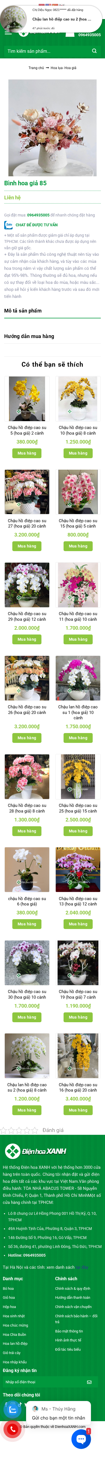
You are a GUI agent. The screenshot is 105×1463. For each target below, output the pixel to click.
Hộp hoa (9, 1307)
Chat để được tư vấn (36, 225)
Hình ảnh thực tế (68, 1340)
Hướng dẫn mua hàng (29, 336)
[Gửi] (94, 51)
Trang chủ (36, 68)
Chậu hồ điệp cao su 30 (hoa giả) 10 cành (27, 994)
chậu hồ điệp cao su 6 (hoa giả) (27, 901)
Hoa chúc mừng (15, 1325)
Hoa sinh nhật (14, 1316)
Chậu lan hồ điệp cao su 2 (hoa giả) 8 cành (27, 1087)
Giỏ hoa (9, 1297)
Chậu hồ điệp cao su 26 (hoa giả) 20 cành (27, 709)
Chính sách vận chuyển (73, 1307)
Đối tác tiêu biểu (68, 1349)
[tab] (52, 311)
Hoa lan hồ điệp (15, 1343)
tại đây (82, 1267)
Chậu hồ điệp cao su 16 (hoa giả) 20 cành (78, 1087)
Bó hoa (8, 1288)
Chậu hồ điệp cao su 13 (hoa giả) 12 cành (78, 901)
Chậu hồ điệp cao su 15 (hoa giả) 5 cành (78, 523)
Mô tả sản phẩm (23, 311)
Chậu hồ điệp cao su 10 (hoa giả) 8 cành (78, 430)
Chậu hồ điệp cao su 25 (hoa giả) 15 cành (78, 808)
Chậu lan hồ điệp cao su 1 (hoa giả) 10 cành (78, 712)
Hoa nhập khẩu (15, 1362)
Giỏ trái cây (11, 1353)
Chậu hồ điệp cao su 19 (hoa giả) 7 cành (78, 994)
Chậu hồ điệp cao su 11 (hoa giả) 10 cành (78, 616)
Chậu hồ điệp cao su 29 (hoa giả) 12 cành (27, 616)
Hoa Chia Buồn (14, 1334)
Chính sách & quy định (72, 1288)
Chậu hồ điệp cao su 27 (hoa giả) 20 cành (27, 523)
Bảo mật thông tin (69, 1331)
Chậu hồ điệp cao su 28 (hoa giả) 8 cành (27, 808)
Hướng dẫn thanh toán (72, 1297)
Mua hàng (27, 453)
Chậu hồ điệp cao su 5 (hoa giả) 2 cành (27, 430)
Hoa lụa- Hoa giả (63, 68)
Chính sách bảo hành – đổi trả (76, 1319)
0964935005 (38, 215)
